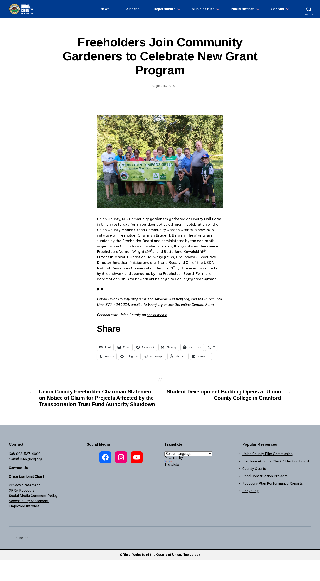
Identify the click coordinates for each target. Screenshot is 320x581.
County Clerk (271, 461)
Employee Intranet (24, 506)
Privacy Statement (24, 485)
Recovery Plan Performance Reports (272, 483)
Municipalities (203, 9)
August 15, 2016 (163, 86)
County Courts (254, 469)
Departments (165, 9)
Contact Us (18, 468)
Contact (278, 9)
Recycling (250, 491)
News (104, 9)
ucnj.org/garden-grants (196, 279)
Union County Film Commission (267, 454)
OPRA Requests (21, 490)
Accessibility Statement (29, 501)
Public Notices (243, 9)
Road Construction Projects (265, 476)
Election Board (297, 461)
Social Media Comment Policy (33, 496)
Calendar (131, 9)
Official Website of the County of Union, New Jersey (160, 554)
